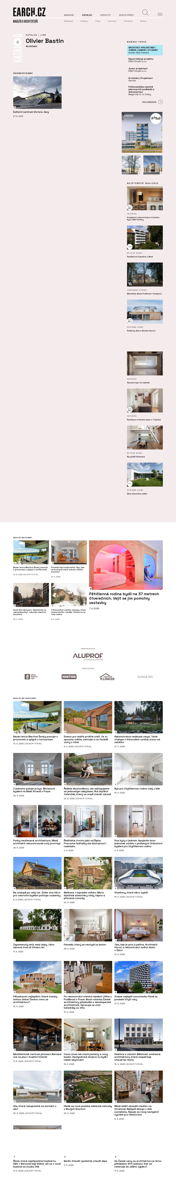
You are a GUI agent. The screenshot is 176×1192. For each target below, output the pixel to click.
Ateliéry (84, 21)
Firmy (98, 21)
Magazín (69, 15)
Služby (143, 21)
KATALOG (31, 35)
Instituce (112, 21)
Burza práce (126, 15)
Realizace (68, 21)
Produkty (128, 21)
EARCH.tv (105, 15)
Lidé (43, 35)
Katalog (87, 15)
